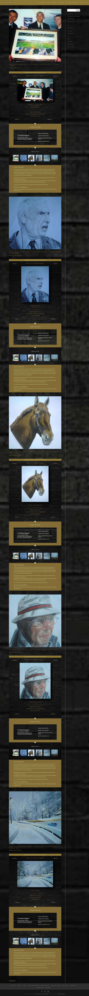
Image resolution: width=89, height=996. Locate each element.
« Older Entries (12, 980)
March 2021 (70, 27)
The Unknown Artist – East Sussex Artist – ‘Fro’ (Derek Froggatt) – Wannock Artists (33, 650)
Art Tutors (53, 2)
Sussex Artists (42, 2)
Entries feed (70, 41)
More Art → (56, 76)
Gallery (48, 2)
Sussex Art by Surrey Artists (71, 2)
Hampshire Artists (73, 985)
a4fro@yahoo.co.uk (45, 141)
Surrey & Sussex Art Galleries (41, 993)
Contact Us (81, 2)
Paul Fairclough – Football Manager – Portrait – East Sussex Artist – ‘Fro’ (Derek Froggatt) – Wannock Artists (35, 252)
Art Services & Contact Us (56, 985)
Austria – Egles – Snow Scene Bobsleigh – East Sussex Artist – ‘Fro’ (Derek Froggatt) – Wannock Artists (33, 847)
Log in (68, 39)
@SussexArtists (61, 993)
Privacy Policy (48, 987)
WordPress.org (70, 46)
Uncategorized (70, 33)
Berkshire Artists (40, 987)
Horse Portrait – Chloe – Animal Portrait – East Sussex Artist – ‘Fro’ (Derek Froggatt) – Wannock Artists (34, 452)
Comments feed (70, 44)
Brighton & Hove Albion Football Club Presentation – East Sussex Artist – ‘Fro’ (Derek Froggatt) (33, 64)
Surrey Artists (61, 2)
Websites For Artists (45, 985)
